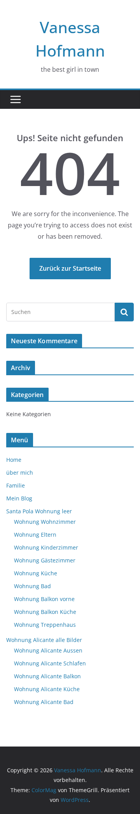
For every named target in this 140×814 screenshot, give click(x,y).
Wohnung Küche (35, 573)
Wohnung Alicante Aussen (48, 650)
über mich (19, 472)
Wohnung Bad (32, 586)
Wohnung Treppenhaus (45, 624)
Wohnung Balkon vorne (44, 599)
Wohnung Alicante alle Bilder (44, 640)
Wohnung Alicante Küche (47, 689)
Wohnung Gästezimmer (44, 560)
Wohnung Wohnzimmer (45, 521)
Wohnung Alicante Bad (44, 702)
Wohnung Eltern (35, 534)
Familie (15, 485)
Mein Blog (19, 498)
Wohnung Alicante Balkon (47, 676)
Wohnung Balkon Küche (45, 611)
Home (13, 459)
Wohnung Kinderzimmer (46, 547)
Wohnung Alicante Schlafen (50, 663)
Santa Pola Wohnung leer (39, 511)
